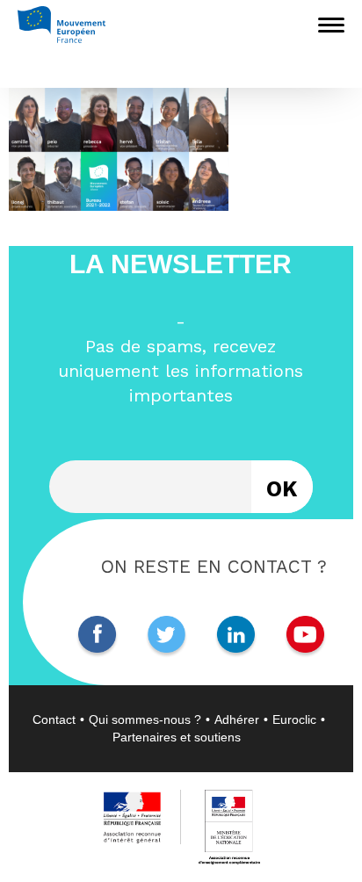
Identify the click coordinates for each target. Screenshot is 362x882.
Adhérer (236, 719)
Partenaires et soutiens (176, 737)
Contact (54, 719)
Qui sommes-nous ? (145, 719)
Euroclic (294, 719)
